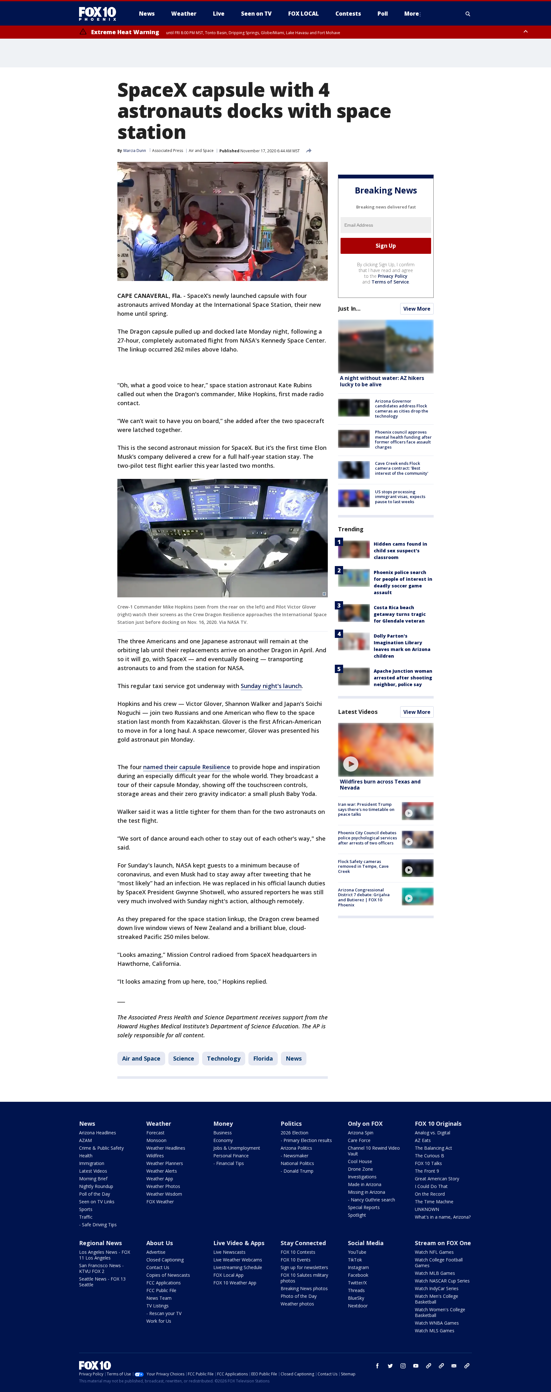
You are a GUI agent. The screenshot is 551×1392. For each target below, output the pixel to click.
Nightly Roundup (96, 1186)
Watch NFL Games (434, 1252)
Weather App (159, 1179)
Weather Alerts (161, 1171)
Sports (85, 1209)
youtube (416, 1366)
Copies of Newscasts (168, 1275)
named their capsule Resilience (186, 767)
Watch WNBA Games (437, 1323)
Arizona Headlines (97, 1133)
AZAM (85, 1140)
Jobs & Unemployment (236, 1148)
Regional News (100, 1243)
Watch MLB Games (435, 1273)
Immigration (91, 1163)
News (294, 1058)
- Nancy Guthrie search (371, 1200)
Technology (223, 1058)
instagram (403, 1366)
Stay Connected (303, 1243)
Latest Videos (358, 711)
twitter (390, 1366)
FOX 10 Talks (428, 1163)
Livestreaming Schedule (237, 1267)
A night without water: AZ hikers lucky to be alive (382, 381)
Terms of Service (390, 282)
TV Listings (157, 1306)
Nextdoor (358, 1306)
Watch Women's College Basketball (440, 1312)
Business (222, 1133)
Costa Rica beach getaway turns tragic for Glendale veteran (400, 614)
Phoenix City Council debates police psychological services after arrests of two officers (367, 838)
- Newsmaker (294, 1156)
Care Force (359, 1140)
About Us (159, 1243)
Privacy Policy (393, 276)
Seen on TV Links (96, 1202)
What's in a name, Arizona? (443, 1217)
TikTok (355, 1260)
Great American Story (437, 1179)
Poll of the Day (94, 1194)
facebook (377, 1366)
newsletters (467, 1366)
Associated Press (167, 150)
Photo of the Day (299, 1296)
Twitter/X (357, 1283)
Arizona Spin (360, 1133)
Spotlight (357, 1215)
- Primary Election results (306, 1140)
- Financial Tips (228, 1163)
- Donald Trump (297, 1171)
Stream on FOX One (443, 1243)
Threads (356, 1290)
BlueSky (356, 1298)
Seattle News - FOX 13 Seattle (102, 1282)
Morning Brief (93, 1179)
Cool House (360, 1161)
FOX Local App (228, 1275)
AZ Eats (423, 1140)
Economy (223, 1140)
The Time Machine (434, 1202)
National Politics (297, 1163)
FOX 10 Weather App (234, 1283)
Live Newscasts (229, 1252)
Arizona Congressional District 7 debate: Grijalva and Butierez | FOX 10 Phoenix (364, 897)
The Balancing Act (433, 1148)
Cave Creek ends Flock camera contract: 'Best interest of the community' (401, 468)
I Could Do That (431, 1186)
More (411, 13)
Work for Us (158, 1321)
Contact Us (157, 1267)
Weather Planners (164, 1163)
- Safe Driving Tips (98, 1225)
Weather (158, 1123)
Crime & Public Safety (101, 1148)
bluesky (441, 1366)
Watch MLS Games (434, 1331)
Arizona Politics (296, 1148)
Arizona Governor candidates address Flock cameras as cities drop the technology (401, 408)
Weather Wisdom (164, 1194)
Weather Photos (163, 1186)
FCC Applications (163, 1283)
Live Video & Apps (238, 1243)
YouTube (357, 1252)
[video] (386, 750)
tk (428, 1366)
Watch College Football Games (439, 1262)
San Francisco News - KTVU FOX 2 (101, 1268)
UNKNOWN (427, 1209)
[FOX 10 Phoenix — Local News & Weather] (100, 13)
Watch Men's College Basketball (436, 1299)
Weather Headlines (165, 1148)
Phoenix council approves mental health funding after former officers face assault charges (403, 439)
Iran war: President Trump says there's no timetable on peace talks (366, 809)
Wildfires (155, 1156)
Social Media (366, 1243)
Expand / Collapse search (468, 14)
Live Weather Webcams (237, 1260)
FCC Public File (161, 1290)
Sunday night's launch (271, 686)
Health (85, 1156)
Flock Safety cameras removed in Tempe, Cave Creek (363, 866)
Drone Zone (360, 1169)
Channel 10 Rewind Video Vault (374, 1151)
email (454, 1366)
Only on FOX (365, 1123)
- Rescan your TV (163, 1313)
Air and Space (201, 150)
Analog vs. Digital (432, 1133)
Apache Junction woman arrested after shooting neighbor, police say (403, 677)
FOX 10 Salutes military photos (304, 1278)
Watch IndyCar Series (437, 1288)
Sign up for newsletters (304, 1267)
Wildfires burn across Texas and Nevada (380, 784)
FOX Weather (160, 1202)
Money (223, 1123)
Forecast (155, 1133)
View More (416, 308)
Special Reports (364, 1207)
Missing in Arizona (366, 1192)
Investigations (362, 1177)
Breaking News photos (304, 1288)
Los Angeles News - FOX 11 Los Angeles (104, 1255)
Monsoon (156, 1140)
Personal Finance (231, 1156)
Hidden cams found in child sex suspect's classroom (400, 550)
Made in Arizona (364, 1184)
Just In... (349, 308)
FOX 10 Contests (298, 1252)
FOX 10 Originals (438, 1123)
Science (183, 1058)
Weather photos (297, 1304)
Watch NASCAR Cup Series (442, 1281)
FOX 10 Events (296, 1260)
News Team (159, 1298)
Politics (291, 1123)
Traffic (85, 1217)
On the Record (430, 1194)
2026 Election (294, 1133)
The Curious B (429, 1156)
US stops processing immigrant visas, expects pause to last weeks (400, 496)
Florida (263, 1058)
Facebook (358, 1275)
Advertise (155, 1252)
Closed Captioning (165, 1260)
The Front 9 (427, 1171)
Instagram (358, 1267)
